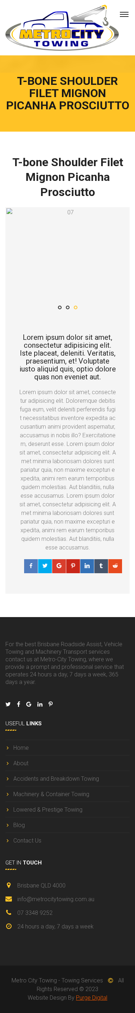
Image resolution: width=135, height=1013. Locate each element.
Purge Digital (91, 997)
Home (21, 747)
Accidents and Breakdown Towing (56, 778)
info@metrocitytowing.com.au (55, 899)
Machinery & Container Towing (51, 794)
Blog (19, 825)
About (20, 763)
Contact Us (27, 840)
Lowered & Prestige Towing (47, 809)
